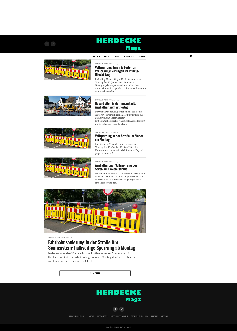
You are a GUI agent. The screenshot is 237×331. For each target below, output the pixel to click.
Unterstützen (102, 316)
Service (116, 56)
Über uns (154, 316)
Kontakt (91, 316)
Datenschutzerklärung (139, 316)
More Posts (95, 273)
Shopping (141, 56)
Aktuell (106, 56)
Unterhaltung (128, 56)
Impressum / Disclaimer (119, 316)
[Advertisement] (118, 17)
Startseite (96, 56)
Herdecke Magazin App (77, 316)
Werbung (164, 316)
